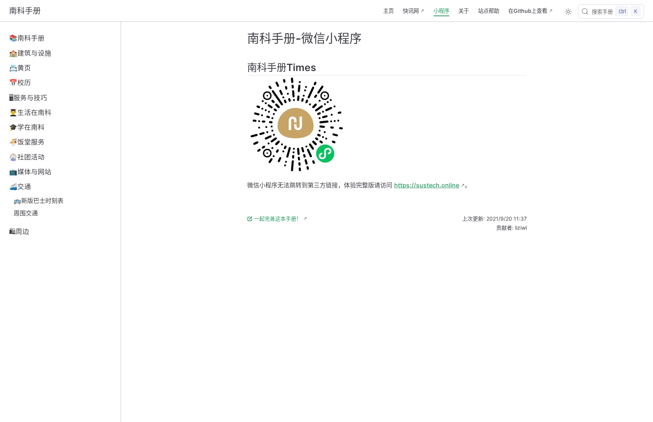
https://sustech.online (426, 185)
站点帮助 (488, 11)
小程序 (441, 11)
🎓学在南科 (27, 127)
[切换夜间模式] (568, 11)
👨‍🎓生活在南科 (30, 112)
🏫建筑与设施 (30, 53)
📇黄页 (20, 68)
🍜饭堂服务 (27, 142)
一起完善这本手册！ (278, 218)
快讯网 (411, 11)
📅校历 (20, 83)
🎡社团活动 (27, 157)
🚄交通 (20, 186)
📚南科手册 (27, 38)
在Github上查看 (527, 11)
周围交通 (26, 213)
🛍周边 (19, 231)
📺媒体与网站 (30, 172)
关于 (463, 11)
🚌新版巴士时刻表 (38, 200)
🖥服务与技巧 (28, 98)
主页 (388, 11)
